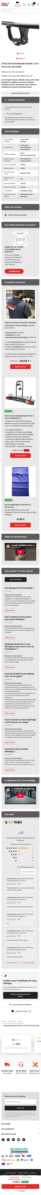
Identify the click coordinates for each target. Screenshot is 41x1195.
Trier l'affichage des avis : (26, 867)
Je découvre (14, 271)
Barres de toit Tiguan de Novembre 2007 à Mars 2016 (14, 249)
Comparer (21, 1191)
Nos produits (6, 1124)
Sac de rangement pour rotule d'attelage (18, 506)
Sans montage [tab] (14, 1177)
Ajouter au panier (20, 366)
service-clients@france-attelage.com (22, 1004)
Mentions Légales (23, 1172)
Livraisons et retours (10, 1172)
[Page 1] (17, 53)
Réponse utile (10, 610)
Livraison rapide (7, 1071)
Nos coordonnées (7, 1129)
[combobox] (20, 11)
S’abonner (20, 1108)
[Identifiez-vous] (28, 4)
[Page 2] (20, 53)
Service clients (21, 1071)
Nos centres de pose (8, 1134)
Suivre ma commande (17, 5)
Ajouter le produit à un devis (20, 93)
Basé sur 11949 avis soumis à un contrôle (16, 1048)
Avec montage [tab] (26, 1177)
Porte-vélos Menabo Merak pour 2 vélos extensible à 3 (19, 417)
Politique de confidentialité (17, 1175)
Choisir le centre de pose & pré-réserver (20, 995)
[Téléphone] (24, 4)
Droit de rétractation (32, 1175)
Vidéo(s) (22, 58)
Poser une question (16, 579)
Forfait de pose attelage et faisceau (20, 323)
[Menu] (38, 4)
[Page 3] (23, 53)
